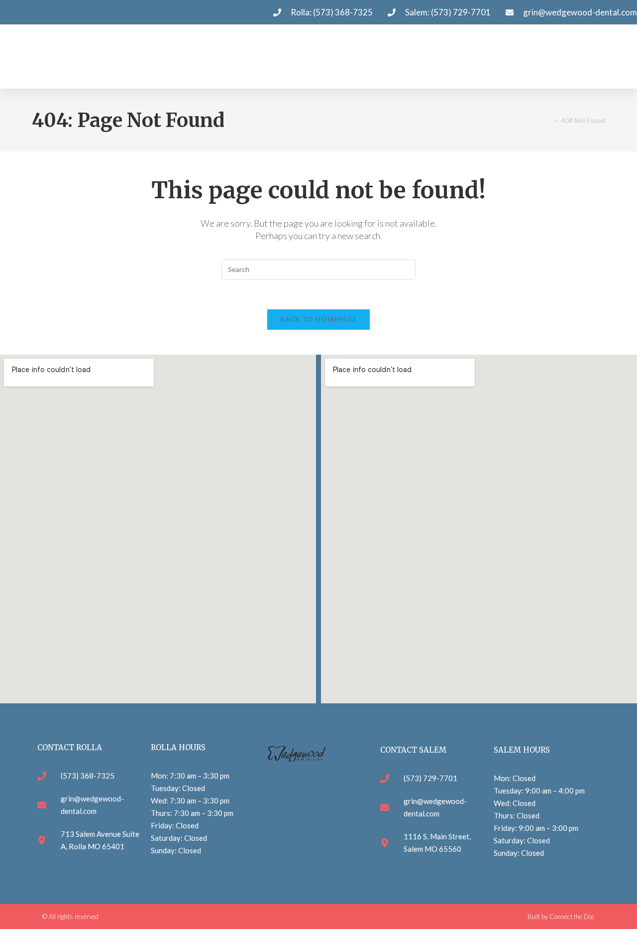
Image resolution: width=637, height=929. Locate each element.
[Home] (548, 121)
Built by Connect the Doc (561, 917)
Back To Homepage (318, 319)
